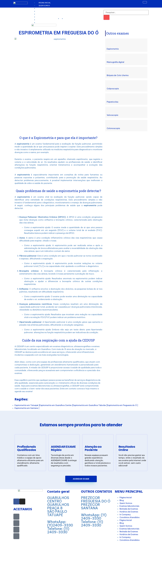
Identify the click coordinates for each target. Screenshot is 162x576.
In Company (125, 514)
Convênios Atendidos (129, 517)
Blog (41, 23)
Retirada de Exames (129, 509)
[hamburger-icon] (145, 2)
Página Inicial (45, 3)
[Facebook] (16, 501)
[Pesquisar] (106, 17)
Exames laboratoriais (129, 506)
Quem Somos (44, 6)
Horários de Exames (129, 511)
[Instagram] (22, 501)
